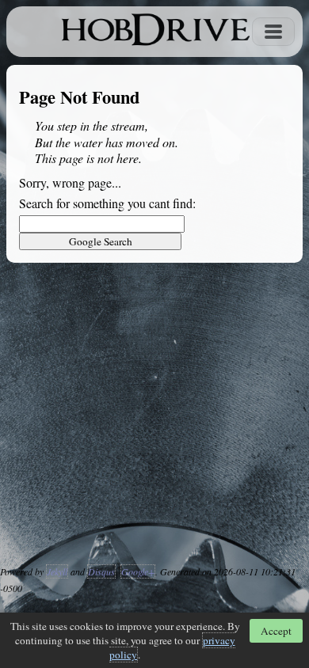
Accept (276, 631)
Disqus (101, 571)
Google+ (137, 571)
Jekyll (57, 571)
